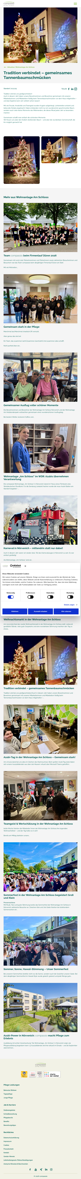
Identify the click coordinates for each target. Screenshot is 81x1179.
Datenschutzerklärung (11, 1138)
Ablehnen (14, 611)
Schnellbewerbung (10, 1114)
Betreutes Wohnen (10, 1090)
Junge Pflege (8, 1098)
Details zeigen (69, 605)
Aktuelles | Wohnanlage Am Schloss (20, 67)
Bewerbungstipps (10, 1125)
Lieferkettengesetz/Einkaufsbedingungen (18, 1160)
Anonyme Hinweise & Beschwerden (16, 1164)
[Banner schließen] (52, 566)
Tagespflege (8, 1094)
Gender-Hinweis (9, 1156)
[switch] (31, 597)
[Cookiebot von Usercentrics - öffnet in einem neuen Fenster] (15, 566)
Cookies (6, 1145)
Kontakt (6, 1152)
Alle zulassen (66, 611)
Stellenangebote (9, 1110)
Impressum (7, 1141)
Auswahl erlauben (40, 611)
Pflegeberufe (8, 1117)
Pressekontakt (9, 1149)
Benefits (6, 1121)
